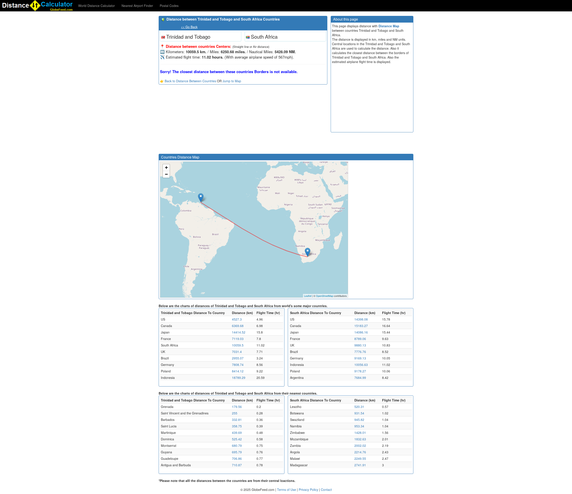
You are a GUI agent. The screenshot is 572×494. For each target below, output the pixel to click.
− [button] (166, 174)
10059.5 (238, 345)
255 (234, 413)
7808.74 (238, 364)
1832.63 (360, 439)
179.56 (237, 406)
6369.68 (238, 325)
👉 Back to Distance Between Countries (188, 81)
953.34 (359, 426)
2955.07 (238, 358)
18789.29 (238, 377)
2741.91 (360, 465)
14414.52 (238, 332)
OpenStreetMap (324, 296)
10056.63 (361, 364)
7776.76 (360, 351)
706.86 (237, 458)
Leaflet (307, 296)
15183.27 (361, 325)
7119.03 (238, 338)
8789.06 (360, 338)
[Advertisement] (243, 120)
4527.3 (237, 319)
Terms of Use (287, 489)
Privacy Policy (309, 489)
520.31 (359, 406)
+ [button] (166, 167)
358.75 (237, 426)
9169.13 (360, 358)
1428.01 (360, 432)
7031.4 (237, 351)
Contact (326, 489)
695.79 (237, 452)
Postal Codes (169, 5)
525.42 (237, 439)
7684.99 (360, 377)
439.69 (237, 432)
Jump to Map (232, 81)
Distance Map (389, 26)
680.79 (237, 445)
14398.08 (361, 319)
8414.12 (238, 371)
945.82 (359, 419)
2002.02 (360, 445)
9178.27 (360, 371)
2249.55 (360, 458)
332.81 (237, 419)
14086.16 (361, 332)
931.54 (359, 413)
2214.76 (360, 452)
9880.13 (360, 345)
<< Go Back (189, 27)
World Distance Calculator (96, 5)
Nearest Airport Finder (137, 5)
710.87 (237, 465)
